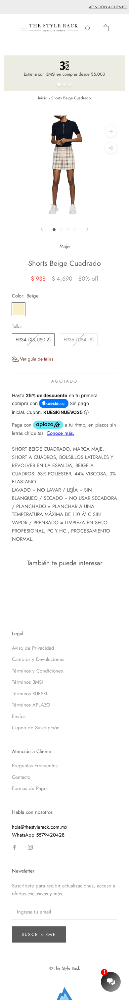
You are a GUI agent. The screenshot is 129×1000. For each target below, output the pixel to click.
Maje (65, 246)
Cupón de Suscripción (36, 727)
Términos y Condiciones (37, 670)
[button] (33, 359)
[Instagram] (30, 847)
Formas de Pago (29, 788)
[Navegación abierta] (24, 28)
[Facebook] (14, 847)
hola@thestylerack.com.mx (39, 827)
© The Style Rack (64, 968)
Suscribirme (39, 934)
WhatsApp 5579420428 (38, 835)
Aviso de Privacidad (33, 648)
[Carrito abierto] (105, 27)
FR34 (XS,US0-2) (33, 339)
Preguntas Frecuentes (35, 765)
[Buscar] (88, 28)
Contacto (21, 777)
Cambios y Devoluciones (38, 659)
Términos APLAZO (31, 704)
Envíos (18, 716)
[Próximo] (87, 229)
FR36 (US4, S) (79, 339)
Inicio (42, 98)
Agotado (64, 381)
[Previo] (42, 229)
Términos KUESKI (29, 693)
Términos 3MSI (27, 682)
